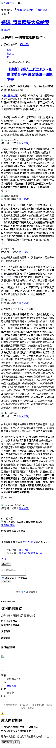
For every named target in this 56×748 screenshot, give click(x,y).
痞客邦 (26, 542)
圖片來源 (23, 143)
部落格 (10, 54)
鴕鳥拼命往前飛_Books (30, 553)
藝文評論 (23, 550)
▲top (3, 558)
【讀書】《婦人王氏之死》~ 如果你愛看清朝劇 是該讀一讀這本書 (30, 74)
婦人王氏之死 (10, 95)
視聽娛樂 (24, 44)
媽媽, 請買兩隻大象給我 (25, 22)
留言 (32, 542)
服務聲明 (31, 708)
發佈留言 (6, 581)
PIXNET (13, 705)
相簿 (9, 50)
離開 (16, 742)
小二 (9, 277)
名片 (9, 57)
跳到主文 (5, 30)
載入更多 (6, 564)
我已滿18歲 (7, 742)
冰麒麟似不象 (8, 525)
